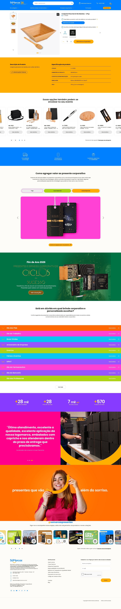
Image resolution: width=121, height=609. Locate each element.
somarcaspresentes (60, 522)
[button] (19, 140)
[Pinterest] (25, 590)
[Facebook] (19, 590)
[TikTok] (22, 590)
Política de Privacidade (106, 600)
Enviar (105, 580)
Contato (50, 580)
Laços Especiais (57, 190)
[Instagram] (11, 590)
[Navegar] (29, 460)
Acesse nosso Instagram (104, 548)
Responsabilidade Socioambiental (56, 568)
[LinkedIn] (14, 590)
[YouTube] (16, 590)
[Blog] (27, 590)
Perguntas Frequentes (53, 566)
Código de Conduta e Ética (54, 576)
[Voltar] (11, 548)
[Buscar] (72, 3)
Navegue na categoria (104, 140)
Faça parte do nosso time (54, 574)
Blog (49, 582)
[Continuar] (15, 548)
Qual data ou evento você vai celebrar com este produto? (79, 19)
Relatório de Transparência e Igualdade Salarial (59, 570)
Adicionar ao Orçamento (83, 41)
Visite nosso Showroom (53, 572)
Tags (32, 190)
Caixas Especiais (86, 190)
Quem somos (51, 562)
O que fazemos (52, 564)
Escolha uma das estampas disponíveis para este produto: (79, 27)
